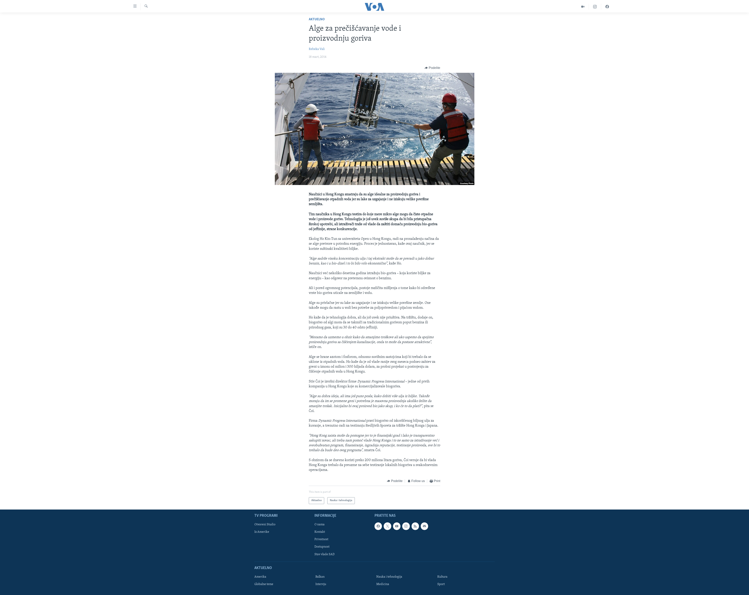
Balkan (320, 576)
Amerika (260, 576)
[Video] (583, 7)
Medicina (382, 584)
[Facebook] (607, 7)
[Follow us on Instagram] (406, 526)
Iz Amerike (261, 532)
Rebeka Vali (317, 49)
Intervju (320, 584)
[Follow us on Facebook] (378, 526)
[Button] (432, 67)
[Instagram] (595, 7)
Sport (441, 584)
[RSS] (415, 526)
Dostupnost (321, 546)
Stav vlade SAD (324, 554)
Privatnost (321, 539)
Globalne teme (263, 584)
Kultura (442, 576)
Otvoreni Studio (264, 524)
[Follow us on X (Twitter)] (387, 526)
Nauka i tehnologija (389, 576)
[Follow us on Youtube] (396, 526)
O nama (319, 524)
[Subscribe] (424, 526)
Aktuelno (317, 19)
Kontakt (319, 532)
